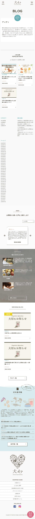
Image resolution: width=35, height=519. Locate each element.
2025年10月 (3, 153)
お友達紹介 (3, 122)
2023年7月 (3, 183)
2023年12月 (3, 179)
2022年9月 (3, 193)
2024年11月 (3, 169)
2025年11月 (3, 151)
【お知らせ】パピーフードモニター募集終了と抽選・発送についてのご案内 (25, 134)
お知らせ (3, 124)
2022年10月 (3, 191)
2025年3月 (3, 164)
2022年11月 (3, 190)
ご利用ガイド (17, 482)
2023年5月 (3, 185)
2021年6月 (3, 196)
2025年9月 (3, 155)
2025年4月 (3, 163)
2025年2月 (3, 166)
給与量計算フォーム (17, 499)
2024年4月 (3, 176)
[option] (17, 235)
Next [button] (30, 235)
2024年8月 (3, 171)
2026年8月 (3, 143)
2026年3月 (3, 149)
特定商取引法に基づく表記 (17, 488)
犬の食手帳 (3, 120)
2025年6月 (3, 160)
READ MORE (17, 242)
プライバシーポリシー (17, 491)
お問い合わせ (17, 496)
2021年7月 (3, 195)
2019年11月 (3, 201)
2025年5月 (3, 161)
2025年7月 (3, 158)
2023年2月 (3, 186)
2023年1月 (3, 188)
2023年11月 (3, 181)
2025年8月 (3, 156)
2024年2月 (3, 178)
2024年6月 (3, 174)
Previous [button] (4, 235)
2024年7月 (3, 173)
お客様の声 (3, 125)
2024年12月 (3, 168)
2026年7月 (3, 144)
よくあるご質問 (17, 485)
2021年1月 (3, 200)
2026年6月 (3, 146)
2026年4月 (3, 148)
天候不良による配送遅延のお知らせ (25, 120)
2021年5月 (3, 198)
